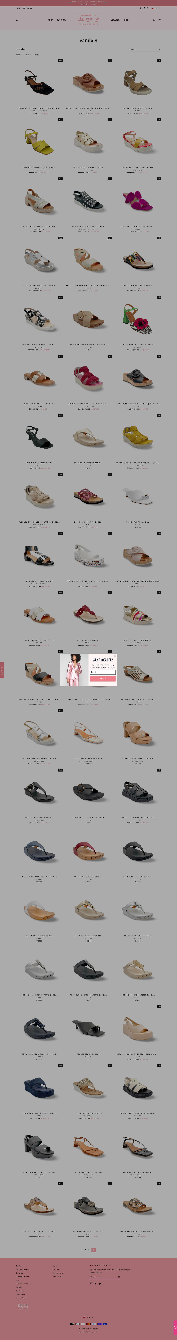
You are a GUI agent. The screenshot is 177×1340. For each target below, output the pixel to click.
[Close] (115, 656)
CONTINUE (103, 678)
